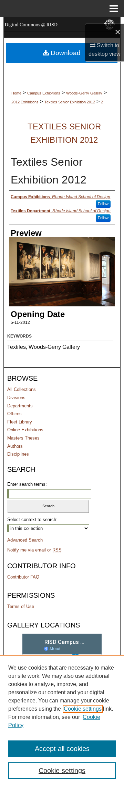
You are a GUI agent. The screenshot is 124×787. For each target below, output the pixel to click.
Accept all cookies (62, 748)
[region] (62, 721)
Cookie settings (83, 709)
